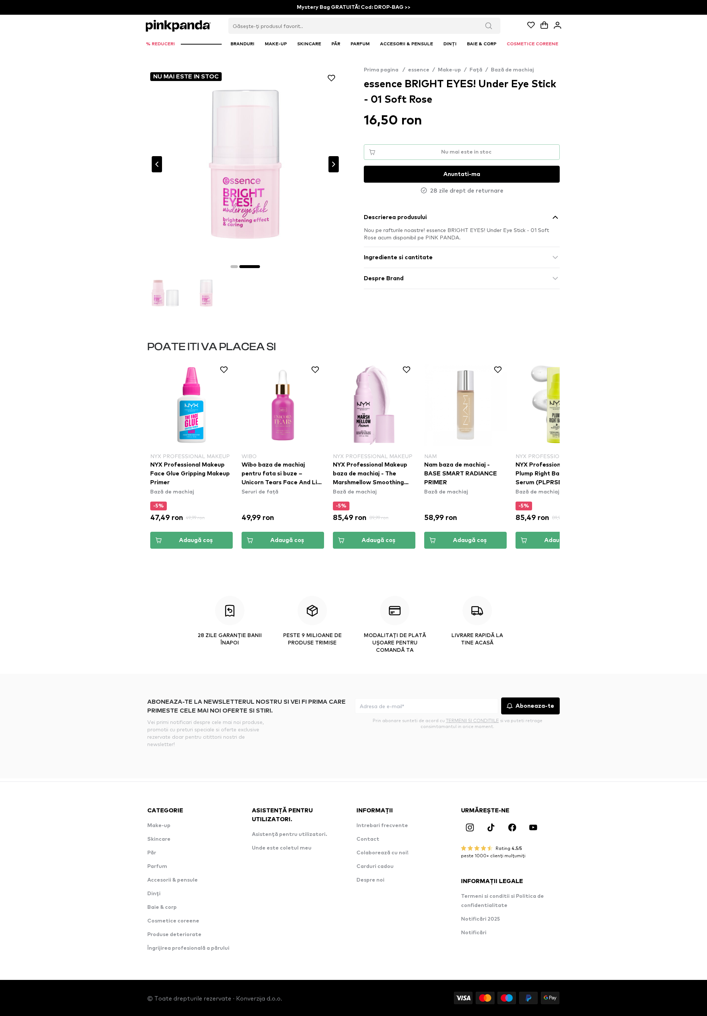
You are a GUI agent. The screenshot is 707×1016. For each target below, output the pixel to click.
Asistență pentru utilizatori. (289, 834)
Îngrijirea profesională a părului (188, 948)
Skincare (158, 839)
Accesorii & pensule (172, 880)
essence (418, 70)
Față (475, 70)
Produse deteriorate (174, 934)
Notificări (473, 932)
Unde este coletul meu (282, 848)
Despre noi (370, 880)
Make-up (449, 70)
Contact (367, 839)
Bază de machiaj (512, 70)
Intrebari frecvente (382, 825)
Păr (151, 852)
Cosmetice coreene (173, 921)
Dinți (154, 893)
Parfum (157, 866)
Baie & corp (162, 907)
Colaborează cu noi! (382, 852)
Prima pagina (384, 70)
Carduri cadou (375, 866)
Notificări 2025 (480, 919)
